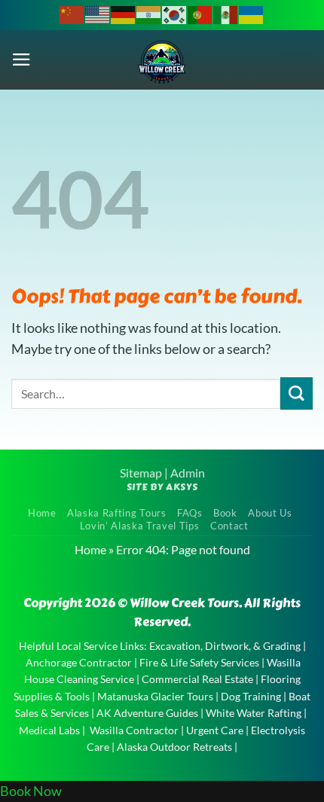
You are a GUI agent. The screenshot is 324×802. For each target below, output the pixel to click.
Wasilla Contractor (134, 730)
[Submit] (296, 393)
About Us (270, 513)
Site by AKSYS (162, 487)
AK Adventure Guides (147, 712)
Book (225, 513)
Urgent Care (214, 730)
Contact (229, 526)
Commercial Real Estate (197, 678)
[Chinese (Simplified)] (72, 14)
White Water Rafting (253, 712)
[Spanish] (226, 14)
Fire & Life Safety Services (199, 662)
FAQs (190, 513)
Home (42, 513)
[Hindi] (149, 14)
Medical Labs (49, 730)
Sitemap (141, 472)
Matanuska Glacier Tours (155, 696)
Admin (187, 472)
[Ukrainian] (251, 14)
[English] (98, 14)
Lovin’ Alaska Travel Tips (140, 526)
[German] (123, 14)
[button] (21, 59)
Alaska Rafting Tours (116, 513)
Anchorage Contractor (79, 662)
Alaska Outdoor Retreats (174, 746)
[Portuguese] (200, 14)
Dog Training (251, 696)
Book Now (31, 791)
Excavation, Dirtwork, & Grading (225, 645)
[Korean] (175, 14)
